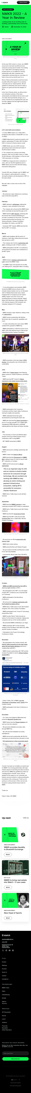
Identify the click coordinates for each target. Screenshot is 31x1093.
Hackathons (5, 979)
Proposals (4, 1026)
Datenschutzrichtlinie (15, 1082)
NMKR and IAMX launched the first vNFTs (15, 586)
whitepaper (16, 204)
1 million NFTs (7, 314)
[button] (15, 1079)
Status (3, 991)
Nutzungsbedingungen (15, 1085)
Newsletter (5, 1028)
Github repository (7, 1030)
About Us (4, 972)
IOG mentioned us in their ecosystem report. (15, 741)
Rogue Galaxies (20, 722)
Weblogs (4, 965)
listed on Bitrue (17, 454)
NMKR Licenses (16, 504)
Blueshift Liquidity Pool (14, 719)
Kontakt (4, 998)
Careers (4, 975)
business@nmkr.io (7, 939)
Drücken (4, 968)
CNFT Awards (15, 213)
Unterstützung (6, 994)
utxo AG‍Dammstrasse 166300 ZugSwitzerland (7, 944)
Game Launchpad (21, 420)
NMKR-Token (5, 987)
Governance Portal (19, 514)
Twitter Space (14, 372)
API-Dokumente (6, 1012)
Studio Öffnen (23, 2)
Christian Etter (6, 518)
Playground (17, 457)
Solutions (4, 1022)
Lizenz (4, 1019)
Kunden (4, 962)
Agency (4, 1001)
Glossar (4, 1015)
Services (4, 1003)
